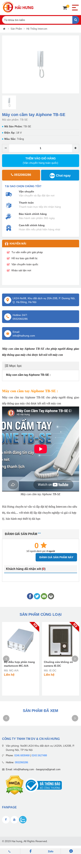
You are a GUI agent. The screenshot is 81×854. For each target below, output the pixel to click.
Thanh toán (26, 202)
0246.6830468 (22, 755)
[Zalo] (50, 851)
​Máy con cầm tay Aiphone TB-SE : (28, 374)
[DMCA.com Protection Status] (14, 785)
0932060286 (21, 762)
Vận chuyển (26, 191)
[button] (4, 64)
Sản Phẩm (16, 28)
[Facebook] (30, 851)
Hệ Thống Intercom (36, 28)
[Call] (10, 851)
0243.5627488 (39, 755)
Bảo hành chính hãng (33, 213)
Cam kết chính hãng (32, 225)
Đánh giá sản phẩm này (56, 557)
